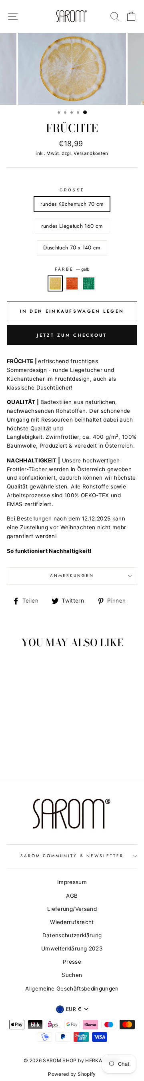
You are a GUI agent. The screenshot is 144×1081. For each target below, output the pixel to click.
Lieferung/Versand (72, 909)
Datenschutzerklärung (72, 935)
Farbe (72, 269)
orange (72, 283)
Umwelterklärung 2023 (72, 948)
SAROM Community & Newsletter (72, 856)
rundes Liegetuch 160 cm (72, 226)
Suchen (72, 975)
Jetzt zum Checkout (72, 335)
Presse (72, 961)
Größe (72, 189)
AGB (72, 895)
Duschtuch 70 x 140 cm (71, 247)
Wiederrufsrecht (72, 922)
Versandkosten (91, 153)
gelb (55, 283)
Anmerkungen (72, 576)
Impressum (72, 882)
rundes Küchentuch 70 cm (72, 204)
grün (89, 283)
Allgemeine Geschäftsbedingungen (72, 988)
